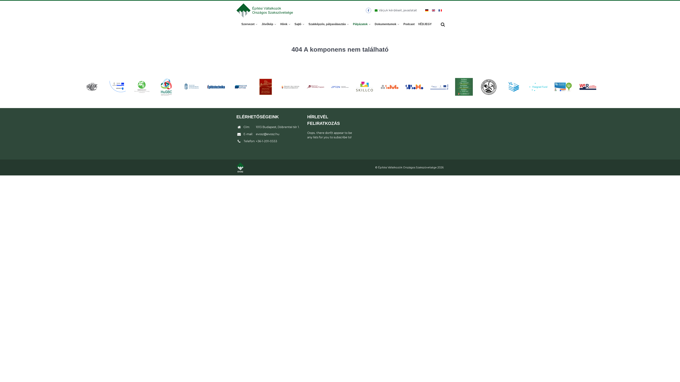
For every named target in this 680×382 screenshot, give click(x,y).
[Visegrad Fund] (538, 87)
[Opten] (340, 87)
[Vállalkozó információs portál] (563, 86)
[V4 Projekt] (513, 87)
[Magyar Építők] (241, 87)
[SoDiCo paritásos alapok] (389, 87)
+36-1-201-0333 (266, 141)
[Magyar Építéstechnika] (216, 87)
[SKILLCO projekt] (365, 87)
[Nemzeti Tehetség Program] (315, 87)
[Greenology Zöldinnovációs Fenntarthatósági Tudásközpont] (142, 86)
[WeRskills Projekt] (588, 86)
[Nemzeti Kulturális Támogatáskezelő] (290, 87)
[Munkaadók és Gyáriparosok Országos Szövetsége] (265, 87)
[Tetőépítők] (489, 87)
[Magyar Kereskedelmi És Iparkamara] (191, 86)
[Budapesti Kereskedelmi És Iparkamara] (92, 87)
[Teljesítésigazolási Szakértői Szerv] (464, 87)
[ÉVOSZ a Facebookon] (368, 10)
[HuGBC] (166, 87)
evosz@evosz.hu (267, 134)
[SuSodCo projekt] (414, 86)
